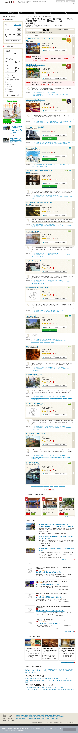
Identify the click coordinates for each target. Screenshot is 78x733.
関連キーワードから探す (9, 720)
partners (31, 728)
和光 (42, 669)
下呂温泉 (36, 716)
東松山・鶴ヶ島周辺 (59, 669)
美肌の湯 (60, 689)
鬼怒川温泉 (61, 716)
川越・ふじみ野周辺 (49, 669)
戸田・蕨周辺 (37, 669)
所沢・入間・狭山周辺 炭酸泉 (37, 121)
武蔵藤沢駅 (56, 122)
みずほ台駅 (68, 225)
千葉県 (26, 715)
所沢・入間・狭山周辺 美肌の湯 (64, 121)
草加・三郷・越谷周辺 (30, 672)
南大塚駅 (37, 166)
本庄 (56, 671)
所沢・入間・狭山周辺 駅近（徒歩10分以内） (40, 143)
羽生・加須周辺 (31, 671)
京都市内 (48, 718)
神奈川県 (18, 715)
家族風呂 (9, 89)
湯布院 (56, 716)
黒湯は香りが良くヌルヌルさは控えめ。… (49, 572)
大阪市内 (43, 718)
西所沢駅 (70, 196)
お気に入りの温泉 (60, 1)
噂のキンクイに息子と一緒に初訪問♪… (48, 584)
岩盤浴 (35, 689)
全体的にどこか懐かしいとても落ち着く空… (50, 611)
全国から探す (17, 25)
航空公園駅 (33, 95)
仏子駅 (32, 283)
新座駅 (40, 226)
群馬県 (34, 715)
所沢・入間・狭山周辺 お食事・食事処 (57, 94)
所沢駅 (60, 196)
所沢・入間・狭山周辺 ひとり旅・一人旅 (65, 142)
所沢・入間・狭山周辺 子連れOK (51, 253)
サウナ (26, 678)
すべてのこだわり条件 (13, 95)
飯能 (66, 669)
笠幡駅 (45, 166)
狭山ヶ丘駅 (46, 122)
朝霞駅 (51, 143)
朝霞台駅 (60, 143)
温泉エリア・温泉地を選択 (13, 40)
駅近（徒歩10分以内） (39, 680)
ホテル (56, 680)
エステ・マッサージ (61, 678)
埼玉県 (22, 715)
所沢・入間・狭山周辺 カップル (49, 142)
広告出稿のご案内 (48, 722)
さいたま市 (27, 669)
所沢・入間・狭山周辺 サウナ (37, 311)
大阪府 (42, 715)
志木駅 (54, 311)
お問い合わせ (72, 722)
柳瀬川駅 (36, 226)
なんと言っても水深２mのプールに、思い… (50, 597)
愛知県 (54, 715)
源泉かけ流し (10, 91)
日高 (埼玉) (70, 669)
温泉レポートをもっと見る (68, 559)
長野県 (50, 715)
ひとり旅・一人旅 (49, 680)
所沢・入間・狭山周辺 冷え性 (51, 92)
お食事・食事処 (32, 678)
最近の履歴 (70, 1)
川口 (32, 669)
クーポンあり (42, 32)
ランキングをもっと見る (68, 516)
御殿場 (38, 718)
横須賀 (23, 718)
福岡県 (58, 715)
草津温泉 (18, 716)
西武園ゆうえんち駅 (35, 342)
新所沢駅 (67, 94)
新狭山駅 (32, 166)
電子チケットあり (31, 32)
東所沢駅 (68, 254)
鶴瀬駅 (32, 226)
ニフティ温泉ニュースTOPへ (67, 662)
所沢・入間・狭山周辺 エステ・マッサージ (39, 94)
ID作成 (73, 3)
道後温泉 (47, 716)
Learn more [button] (21, 730)
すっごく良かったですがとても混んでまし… (50, 623)
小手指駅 (41, 95)
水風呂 (31, 680)
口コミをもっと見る (69, 631)
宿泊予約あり (51, 32)
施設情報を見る (47, 50)
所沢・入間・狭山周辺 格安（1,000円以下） (56, 225)
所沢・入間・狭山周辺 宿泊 (36, 142)
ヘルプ (66, 722)
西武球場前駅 (47, 342)
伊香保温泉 (41, 716)
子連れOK (69, 680)
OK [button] (69, 729)
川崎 (20, 718)
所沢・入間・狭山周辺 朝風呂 (56, 368)
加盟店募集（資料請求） (37, 722)
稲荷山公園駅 (37, 283)
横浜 (17, 718)
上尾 (26, 671)
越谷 (71, 671)
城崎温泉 (31, 716)
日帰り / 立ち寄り (11, 53)
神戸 (57, 718)
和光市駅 (56, 143)
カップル (27, 680)
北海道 (46, 715)
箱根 (22, 716)
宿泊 (43, 678)
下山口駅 (41, 342)
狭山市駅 (41, 166)
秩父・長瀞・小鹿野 (41, 671)
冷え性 (68, 678)
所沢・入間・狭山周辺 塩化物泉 (37, 92)
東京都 (38, 715)
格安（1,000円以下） (50, 678)
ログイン (68, 3)
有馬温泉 (26, 716)
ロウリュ (40, 689)
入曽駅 (37, 95)
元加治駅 (42, 283)
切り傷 (26, 682)
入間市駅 (68, 281)
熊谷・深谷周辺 (50, 671)
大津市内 (53, 718)
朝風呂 (68, 689)
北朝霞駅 (65, 143)
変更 (19, 29)
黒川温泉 (52, 716)
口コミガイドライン (58, 722)
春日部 (59, 671)
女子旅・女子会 (62, 680)
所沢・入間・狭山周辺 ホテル (66, 164)
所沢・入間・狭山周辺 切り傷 (37, 122)
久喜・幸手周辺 (65, 671)
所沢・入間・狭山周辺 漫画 (52, 196)
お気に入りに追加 (61, 50)
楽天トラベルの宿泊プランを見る (49, 138)
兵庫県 (30, 715)
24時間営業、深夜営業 (13, 79)
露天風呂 (39, 678)
